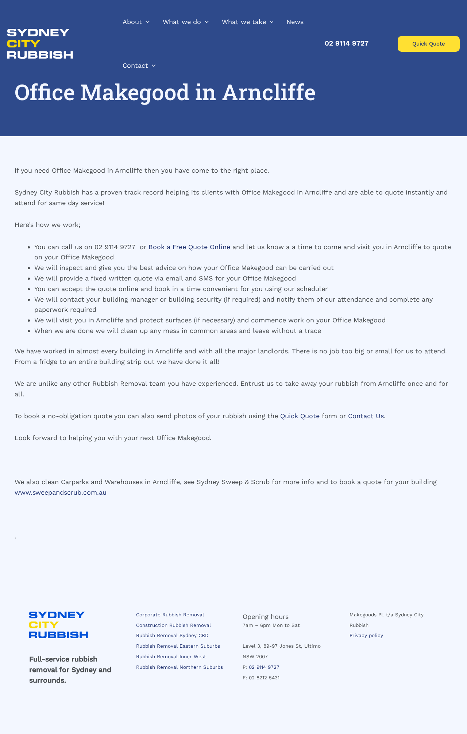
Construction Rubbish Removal (173, 625)
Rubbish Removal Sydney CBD (172, 635)
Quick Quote (300, 416)
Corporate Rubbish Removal (170, 614)
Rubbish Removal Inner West (171, 656)
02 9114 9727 (264, 667)
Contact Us (366, 416)
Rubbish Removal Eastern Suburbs (178, 646)
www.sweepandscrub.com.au (61, 492)
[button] (146, 22)
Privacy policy (366, 635)
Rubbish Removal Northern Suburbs (179, 667)
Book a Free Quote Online (189, 247)
